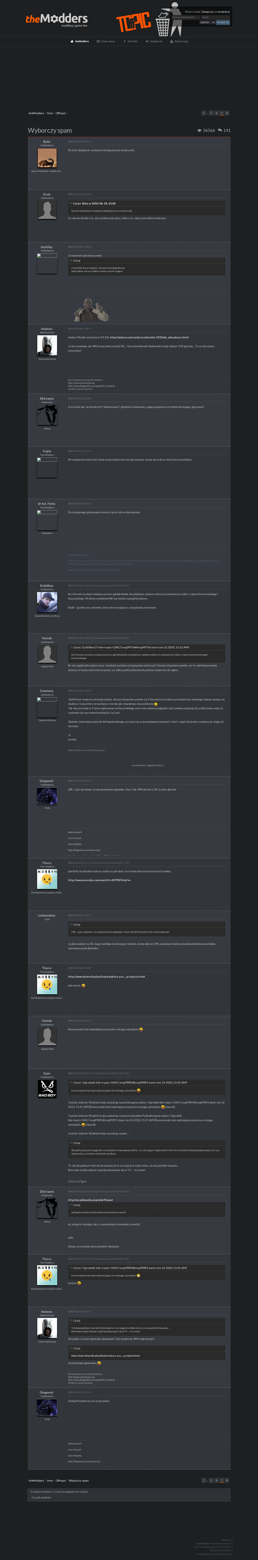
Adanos (46, 328)
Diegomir (47, 781)
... (208, 113)
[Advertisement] (129, 76)
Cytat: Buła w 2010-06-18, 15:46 (94, 203)
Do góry (130, 1529)
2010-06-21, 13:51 (79, 585)
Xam (46, 1073)
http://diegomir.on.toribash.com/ (84, 850)
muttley (47, 247)
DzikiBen (46, 585)
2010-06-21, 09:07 (79, 328)
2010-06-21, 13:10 (79, 451)
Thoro (46, 863)
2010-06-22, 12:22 (79, 1191)
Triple (46, 451)
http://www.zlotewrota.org (81, 383)
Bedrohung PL (75, 832)
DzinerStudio (223, 1547)
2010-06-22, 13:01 (79, 1258)
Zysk (46, 194)
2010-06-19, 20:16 (79, 246)
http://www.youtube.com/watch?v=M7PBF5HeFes (99, 880)
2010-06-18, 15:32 (79, 141)
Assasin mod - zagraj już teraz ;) (148, 765)
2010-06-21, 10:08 (79, 398)
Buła (46, 141)
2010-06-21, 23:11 (79, 915)
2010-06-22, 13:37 (79, 1392)
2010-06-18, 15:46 (79, 194)
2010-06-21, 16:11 (79, 780)
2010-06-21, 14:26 (79, 638)
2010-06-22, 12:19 (79, 1073)
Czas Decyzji (74, 838)
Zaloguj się (207, 11)
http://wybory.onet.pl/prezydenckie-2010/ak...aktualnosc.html (149, 337)
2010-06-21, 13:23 (79, 503)
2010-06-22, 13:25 (79, 1311)
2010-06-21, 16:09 (79, 690)
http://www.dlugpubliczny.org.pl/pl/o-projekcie (91, 386)
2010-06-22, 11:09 (79, 968)
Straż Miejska (75, 844)
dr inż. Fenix (46, 503)
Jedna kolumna (205, 1554)
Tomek (47, 638)
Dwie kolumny (223, 1554)
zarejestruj (223, 11)
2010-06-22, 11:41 (79, 1020)
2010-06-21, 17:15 (79, 862)
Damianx (46, 691)
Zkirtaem (47, 398)
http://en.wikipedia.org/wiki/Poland (90, 1200)
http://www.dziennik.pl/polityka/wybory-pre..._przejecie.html (106, 976)
